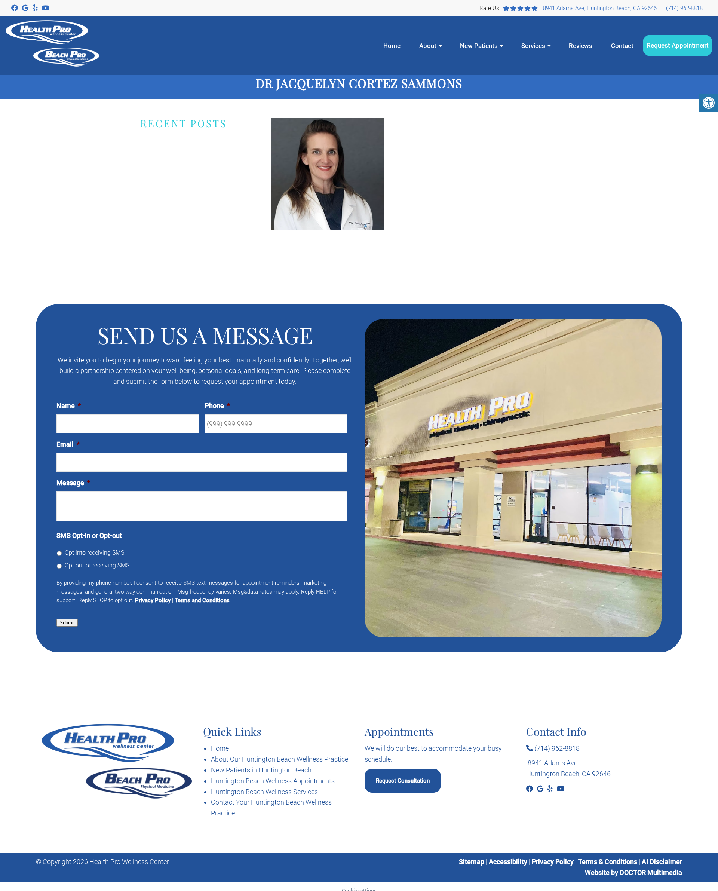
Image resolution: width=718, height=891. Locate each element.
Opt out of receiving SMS (97, 565)
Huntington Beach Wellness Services (264, 792)
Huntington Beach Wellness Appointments (273, 781)
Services (533, 45)
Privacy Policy (153, 600)
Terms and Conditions (202, 600)
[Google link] (26, 8)
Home (392, 45)
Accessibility (508, 862)
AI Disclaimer (662, 862)
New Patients (479, 45)
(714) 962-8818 (684, 8)
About (427, 45)
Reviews (580, 45)
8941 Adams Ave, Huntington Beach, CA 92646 (600, 8)
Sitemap (471, 862)
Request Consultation (403, 780)
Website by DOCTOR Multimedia (633, 872)
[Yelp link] (36, 8)
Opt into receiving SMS (94, 552)
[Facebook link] (15, 8)
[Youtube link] (45, 8)
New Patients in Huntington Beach (261, 770)
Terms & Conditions (608, 862)
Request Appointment (678, 45)
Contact (622, 45)
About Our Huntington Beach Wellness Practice (279, 759)
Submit (67, 622)
